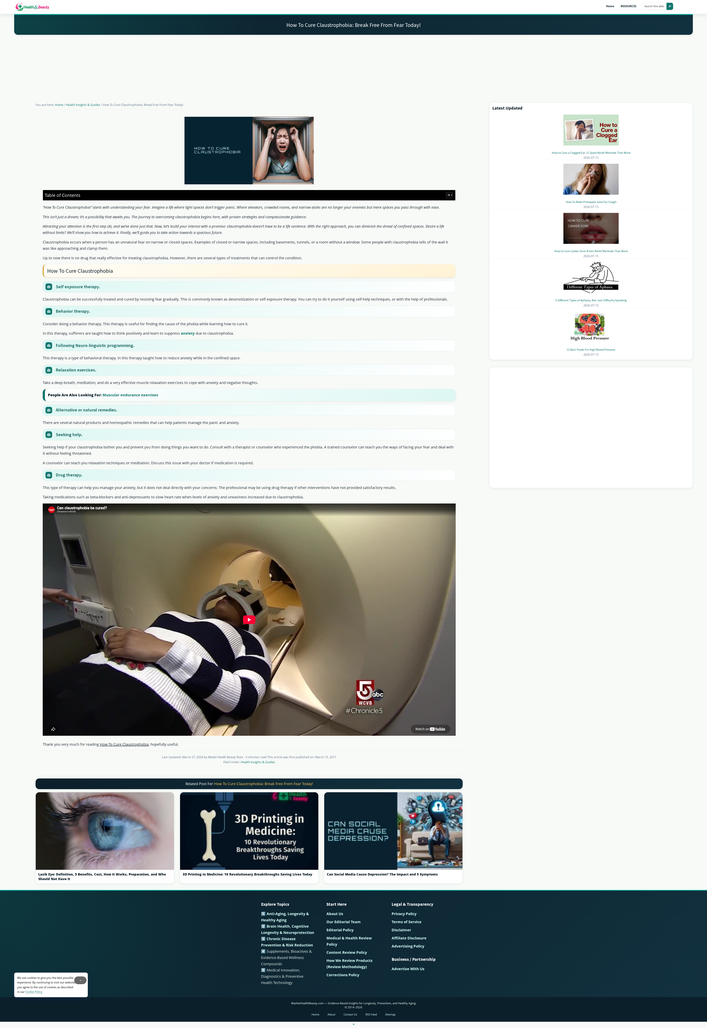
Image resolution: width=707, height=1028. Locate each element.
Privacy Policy (404, 913)
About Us (334, 913)
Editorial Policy (340, 929)
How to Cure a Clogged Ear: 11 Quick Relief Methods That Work (591, 153)
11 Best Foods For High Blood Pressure (591, 349)
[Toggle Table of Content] (447, 195)
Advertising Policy (408, 946)
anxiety (188, 333)
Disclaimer (401, 929)
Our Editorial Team (343, 921)
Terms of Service (406, 921)
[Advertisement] (353, 64)
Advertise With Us (408, 968)
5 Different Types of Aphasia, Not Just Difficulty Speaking (591, 300)
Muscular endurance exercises (130, 394)
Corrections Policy (342, 974)
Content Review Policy (346, 952)
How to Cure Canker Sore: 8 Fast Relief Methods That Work (591, 251)
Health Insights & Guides (258, 762)
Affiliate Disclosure (409, 938)
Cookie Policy (33, 992)
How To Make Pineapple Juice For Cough (591, 202)
